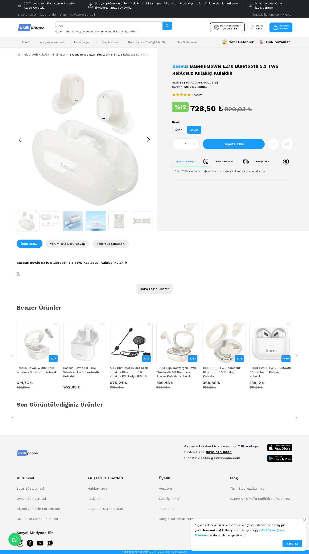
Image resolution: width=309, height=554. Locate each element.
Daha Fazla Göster (154, 289)
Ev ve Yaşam (82, 42)
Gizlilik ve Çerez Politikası (37, 519)
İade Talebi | (48, 14)
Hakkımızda (97, 488)
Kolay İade (262, 161)
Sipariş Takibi (169, 499)
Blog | (63, 14)
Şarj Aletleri (129, 31)
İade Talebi (167, 509)
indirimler (59, 54)
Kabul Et (292, 543)
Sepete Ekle (233, 144)
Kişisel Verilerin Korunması (38, 509)
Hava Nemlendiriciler (107, 31)
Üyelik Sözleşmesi (31, 499)
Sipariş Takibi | (27, 14)
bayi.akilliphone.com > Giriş (272, 14)
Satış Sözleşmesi (30, 488)
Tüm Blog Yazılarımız (247, 488)
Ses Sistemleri (187, 42)
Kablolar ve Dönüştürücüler (147, 42)
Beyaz (194, 129)
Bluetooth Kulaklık (36, 54)
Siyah (178, 129)
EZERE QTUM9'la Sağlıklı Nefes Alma (260, 499)
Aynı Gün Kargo (185, 161)
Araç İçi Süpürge (82, 31)
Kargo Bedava (225, 161)
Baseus (180, 66)
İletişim (94, 499)
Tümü (26, 42)
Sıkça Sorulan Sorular (106, 509)
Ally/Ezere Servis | (82, 14)
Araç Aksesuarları (52, 42)
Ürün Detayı (29, 243)
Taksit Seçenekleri (111, 243)
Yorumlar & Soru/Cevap (67, 243)
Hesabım (166, 488)
